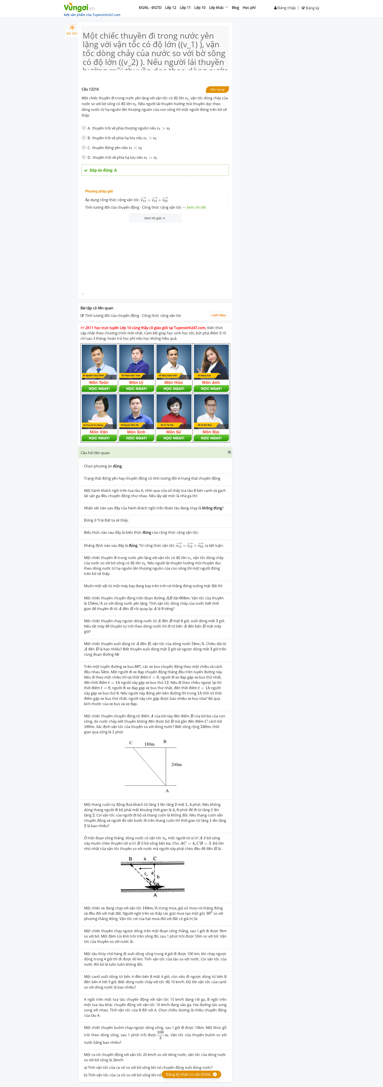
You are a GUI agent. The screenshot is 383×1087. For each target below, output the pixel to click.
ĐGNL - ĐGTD (150, 7)
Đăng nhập (286, 8)
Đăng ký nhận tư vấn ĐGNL (188, 1074)
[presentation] (187, 98)
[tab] (155, 452)
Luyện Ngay (218, 315)
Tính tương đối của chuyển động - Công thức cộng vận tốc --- (145, 207)
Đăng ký (312, 8)
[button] (155, 452)
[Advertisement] (155, 256)
